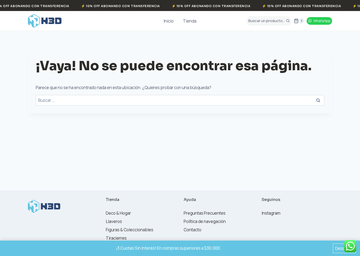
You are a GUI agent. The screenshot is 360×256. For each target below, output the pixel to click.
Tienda (189, 21)
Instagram (271, 213)
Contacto (192, 230)
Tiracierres (116, 238)
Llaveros (114, 221)
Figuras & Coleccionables (129, 230)
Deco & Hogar (118, 213)
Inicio (169, 21)
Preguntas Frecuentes (205, 213)
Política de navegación (205, 221)
